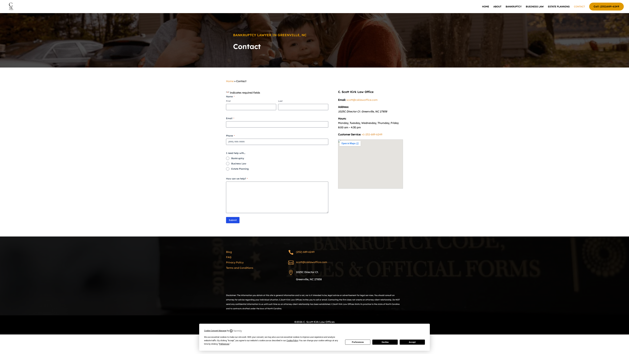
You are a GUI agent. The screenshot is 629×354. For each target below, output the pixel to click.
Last (280, 101)
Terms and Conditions (239, 267)
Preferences (358, 342)
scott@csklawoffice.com (362, 99)
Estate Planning (240, 168)
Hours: (342, 118)
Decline (385, 342)
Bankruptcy (237, 158)
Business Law (238, 163)
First (228, 101)
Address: (343, 106)
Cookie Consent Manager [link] (215, 331)
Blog (229, 252)
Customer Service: (349, 134)
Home (230, 81)
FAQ (228, 257)
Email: (342, 99)
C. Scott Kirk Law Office (356, 92)
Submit (233, 220)
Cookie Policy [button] (292, 340)
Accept (412, 342)
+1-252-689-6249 (372, 134)
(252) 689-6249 (305, 252)
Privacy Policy (235, 262)
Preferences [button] (224, 344)
